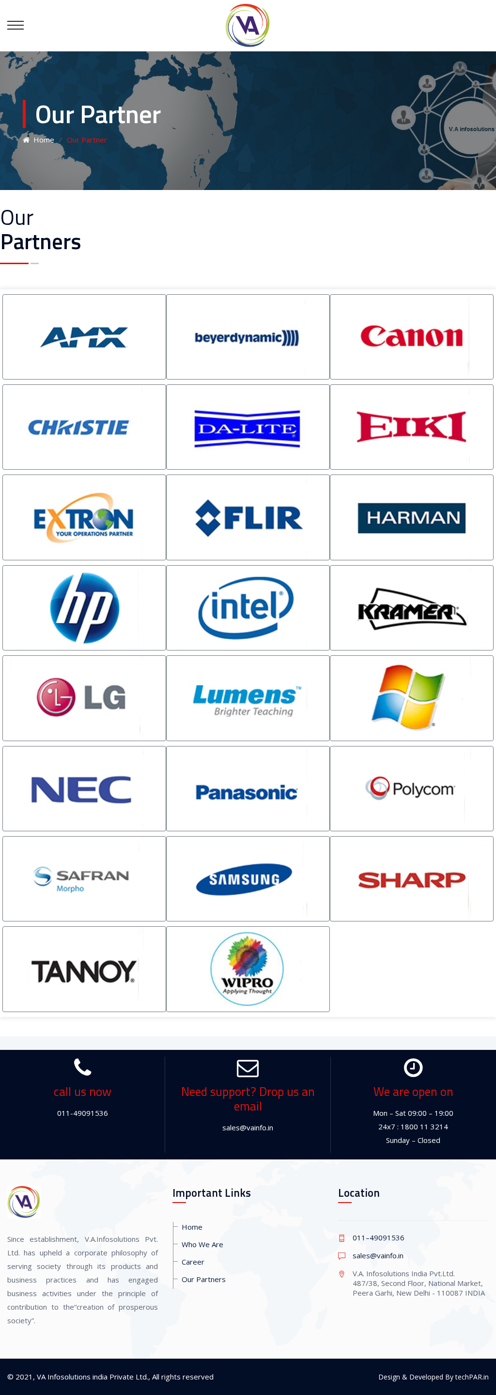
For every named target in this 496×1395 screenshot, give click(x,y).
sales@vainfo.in (378, 1255)
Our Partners (204, 1279)
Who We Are (202, 1244)
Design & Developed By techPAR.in (433, 1376)
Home (42, 139)
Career (193, 1262)
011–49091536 (378, 1237)
